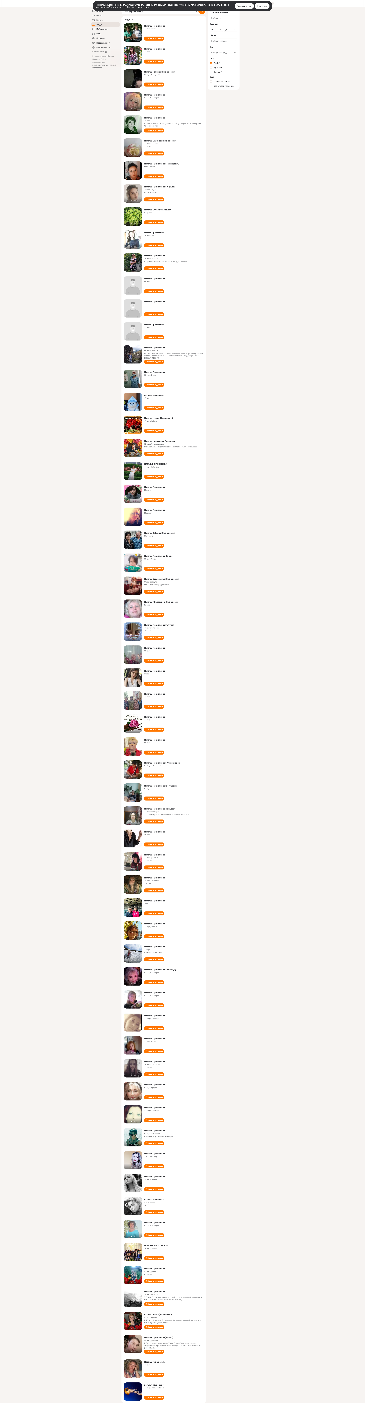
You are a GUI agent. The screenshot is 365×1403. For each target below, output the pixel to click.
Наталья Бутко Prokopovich (157, 209)
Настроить (262, 6)
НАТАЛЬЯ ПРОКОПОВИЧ (156, 464)
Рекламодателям (99, 56)
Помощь (111, 56)
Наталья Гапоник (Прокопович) (159, 72)
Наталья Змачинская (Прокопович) (161, 579)
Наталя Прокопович (154, 232)
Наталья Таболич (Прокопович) (159, 533)
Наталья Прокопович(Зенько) (158, 556)
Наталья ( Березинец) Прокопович (161, 602)
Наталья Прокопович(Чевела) (158, 1337)
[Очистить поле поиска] (196, 11)
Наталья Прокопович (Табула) (159, 625)
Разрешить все (244, 6)
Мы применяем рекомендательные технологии (105, 65)
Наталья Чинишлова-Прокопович (160, 441)
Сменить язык (98, 52)
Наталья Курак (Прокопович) (158, 418)
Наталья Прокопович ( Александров (162, 763)
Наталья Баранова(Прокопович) (160, 140)
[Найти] (201, 11)
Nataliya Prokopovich (154, 1362)
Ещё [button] (102, 59)
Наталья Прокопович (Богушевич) (160, 786)
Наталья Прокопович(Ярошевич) (160, 809)
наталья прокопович (154, 395)
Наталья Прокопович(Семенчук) (160, 969)
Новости (96, 59)
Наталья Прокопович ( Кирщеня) (160, 186)
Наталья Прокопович (154, 26)
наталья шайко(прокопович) (158, 1314)
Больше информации (138, 7)
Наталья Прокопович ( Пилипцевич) (161, 163)
